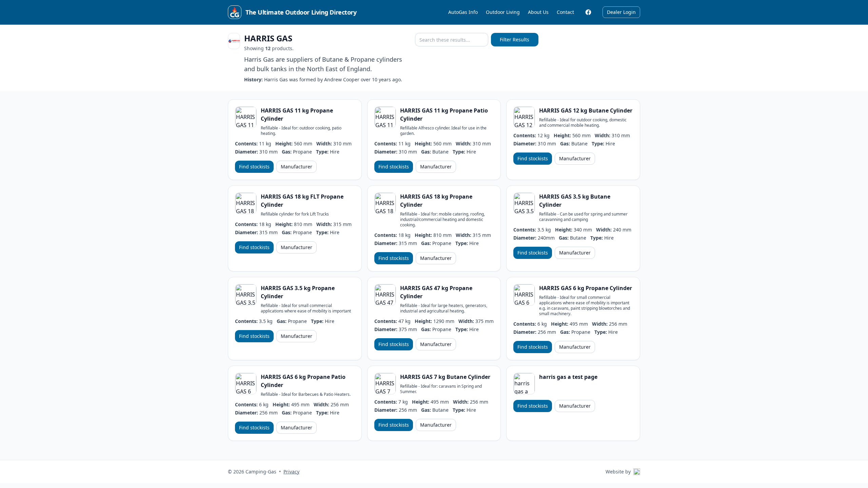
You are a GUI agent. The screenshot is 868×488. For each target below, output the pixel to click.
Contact (565, 12)
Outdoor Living (503, 12)
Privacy (291, 471)
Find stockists (254, 166)
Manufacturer (296, 166)
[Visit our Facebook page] (588, 12)
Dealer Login (621, 12)
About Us (538, 12)
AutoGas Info (463, 12)
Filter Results (514, 39)
